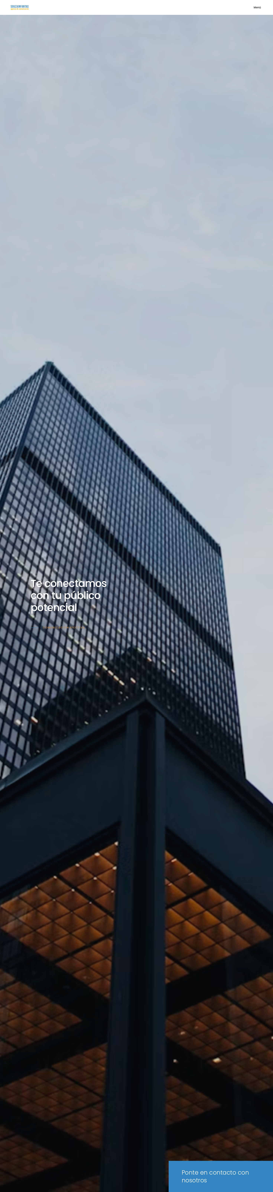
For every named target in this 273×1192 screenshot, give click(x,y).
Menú (257, 7)
